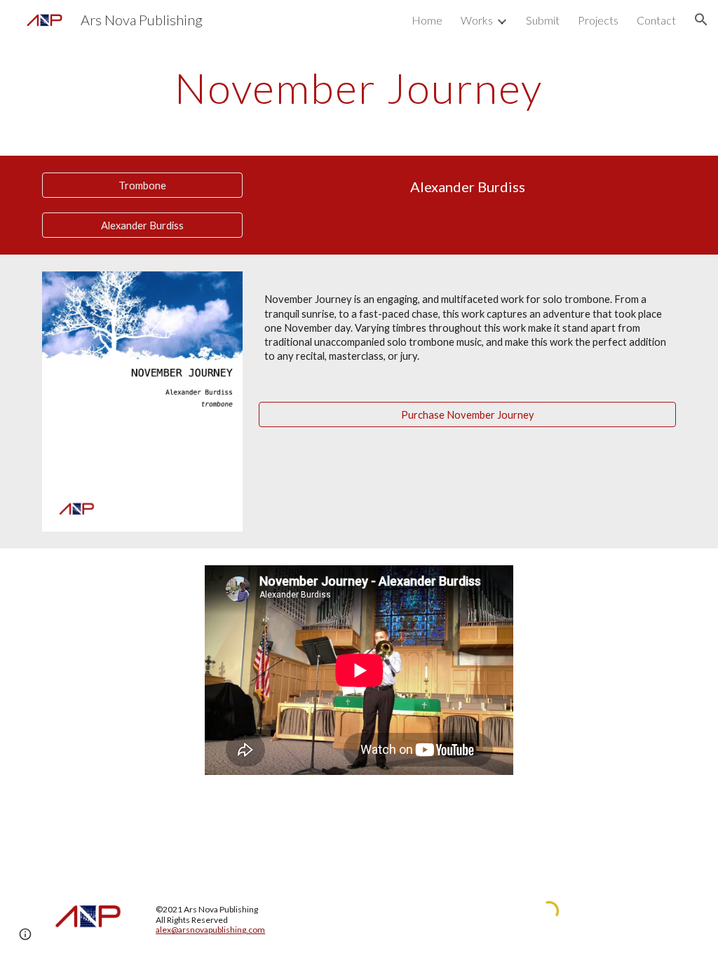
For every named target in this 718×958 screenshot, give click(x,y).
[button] (701, 19)
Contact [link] (656, 20)
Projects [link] (598, 20)
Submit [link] (543, 20)
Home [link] (427, 20)
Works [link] (477, 20)
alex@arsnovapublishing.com (210, 929)
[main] (358, 87)
